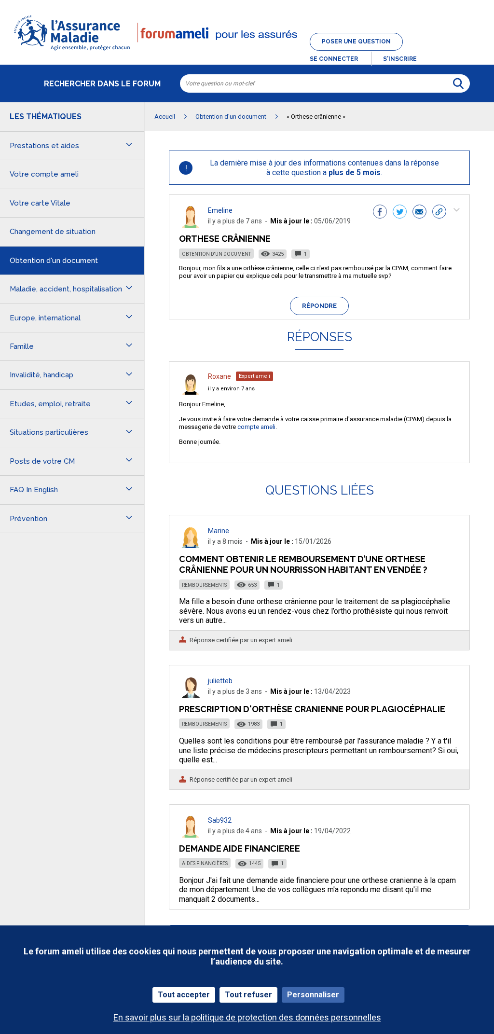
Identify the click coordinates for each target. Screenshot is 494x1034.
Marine (218, 531)
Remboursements (204, 585)
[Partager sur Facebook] (380, 213)
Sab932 (220, 820)
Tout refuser (248, 994)
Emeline (220, 210)
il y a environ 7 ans (231, 389)
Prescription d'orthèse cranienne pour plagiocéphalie (312, 709)
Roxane (219, 376)
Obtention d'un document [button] (54, 260)
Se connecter (334, 58)
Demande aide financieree (239, 848)
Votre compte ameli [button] (44, 174)
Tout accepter (184, 994)
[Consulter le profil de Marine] (190, 545)
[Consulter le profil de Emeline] (190, 225)
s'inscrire (400, 58)
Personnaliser (313, 994)
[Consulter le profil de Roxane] (190, 392)
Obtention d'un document (216, 254)
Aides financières (205, 863)
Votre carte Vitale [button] (40, 203)
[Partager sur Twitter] (400, 213)
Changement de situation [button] (53, 231)
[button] (247, 51)
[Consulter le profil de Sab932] (190, 835)
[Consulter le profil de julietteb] (190, 695)
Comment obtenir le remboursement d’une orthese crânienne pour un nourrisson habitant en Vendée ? (303, 564)
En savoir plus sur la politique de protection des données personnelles (247, 1017)
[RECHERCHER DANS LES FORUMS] (458, 83)
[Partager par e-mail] (419, 213)
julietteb (220, 681)
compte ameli (256, 426)
